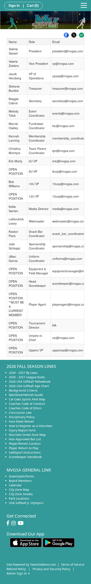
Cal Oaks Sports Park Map (27, 399)
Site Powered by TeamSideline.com (31, 564)
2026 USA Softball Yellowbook (29, 381)
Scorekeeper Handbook (25, 457)
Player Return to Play (23, 448)
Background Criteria (23, 390)
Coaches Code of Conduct (27, 404)
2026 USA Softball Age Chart (29, 386)
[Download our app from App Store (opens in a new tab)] (26, 542)
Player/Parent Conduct (25, 444)
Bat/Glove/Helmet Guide (26, 395)
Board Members (20, 481)
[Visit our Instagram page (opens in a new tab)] (14, 523)
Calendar (15, 485)
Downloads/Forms (21, 476)
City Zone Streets (21, 494)
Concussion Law (20, 413)
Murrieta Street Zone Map (27, 435)
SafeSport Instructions (25, 452)
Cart (33, 5)
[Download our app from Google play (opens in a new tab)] (58, 542)
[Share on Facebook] (67, 35)
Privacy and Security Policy (51, 569)
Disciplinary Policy (21, 417)
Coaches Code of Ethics (25, 408)
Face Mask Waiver (21, 421)
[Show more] (81, 35)
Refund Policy (16, 569)
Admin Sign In (18, 573)
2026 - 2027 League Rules (27, 377)
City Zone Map (19, 490)
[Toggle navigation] (84, 5)
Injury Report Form (22, 430)
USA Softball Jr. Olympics (26, 503)
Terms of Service (72, 564)
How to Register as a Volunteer (30, 426)
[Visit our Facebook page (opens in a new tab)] (9, 523)
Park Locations (19, 498)
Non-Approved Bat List (25, 439)
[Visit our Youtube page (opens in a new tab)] (22, 523)
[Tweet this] (75, 35)
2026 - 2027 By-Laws (23, 373)
